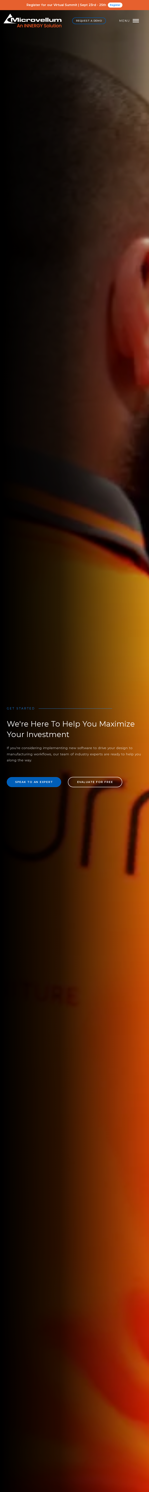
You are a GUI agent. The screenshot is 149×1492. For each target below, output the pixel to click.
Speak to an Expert (34, 782)
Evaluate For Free (95, 782)
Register (115, 5)
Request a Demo (89, 20)
